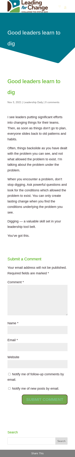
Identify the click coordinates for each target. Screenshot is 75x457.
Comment (15, 282)
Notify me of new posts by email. (35, 388)
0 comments (52, 102)
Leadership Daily (33, 102)
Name (12, 323)
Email (12, 340)
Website (13, 357)
